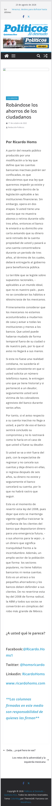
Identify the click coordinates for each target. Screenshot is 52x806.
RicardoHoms (33, 673)
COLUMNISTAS (12, 98)
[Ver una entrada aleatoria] (45, 55)
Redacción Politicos (16, 127)
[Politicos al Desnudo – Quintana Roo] (6, 55)
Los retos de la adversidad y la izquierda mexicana (28, 759)
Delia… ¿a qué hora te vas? (20, 750)
